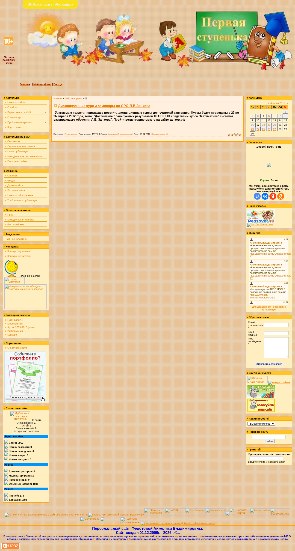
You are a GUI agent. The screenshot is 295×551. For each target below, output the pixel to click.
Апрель (77, 98)
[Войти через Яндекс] (272, 196)
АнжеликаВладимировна (120, 134)
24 (258, 129)
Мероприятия (15, 323)
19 (269, 124)
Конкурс (12, 334)
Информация (15, 331)
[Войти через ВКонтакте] (265, 196)
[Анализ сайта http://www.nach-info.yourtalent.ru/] (260, 514)
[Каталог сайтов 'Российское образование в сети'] (239, 514)
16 (252, 124)
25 (263, 129)
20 (274, 124)
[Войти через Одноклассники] (280, 196)
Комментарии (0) (160, 134)
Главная (57, 98)
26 (269, 129)
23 (252, 129)
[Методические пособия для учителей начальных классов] (25, 308)
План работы (15, 320)
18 (263, 124)
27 (274, 129)
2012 (68, 98)
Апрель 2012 (277, 103)
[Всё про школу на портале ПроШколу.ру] (116, 514)
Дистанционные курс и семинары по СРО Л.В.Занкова (104, 106)
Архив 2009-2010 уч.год (21, 327)
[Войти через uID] (257, 196)
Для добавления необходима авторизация (269, 308)
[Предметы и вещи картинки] (11, 275)
